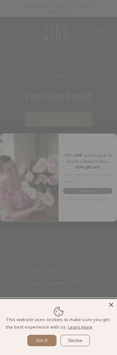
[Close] (111, 305)
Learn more (80, 327)
